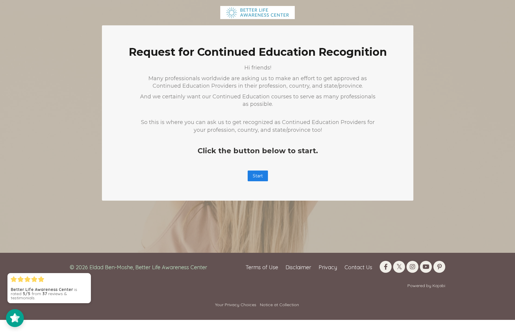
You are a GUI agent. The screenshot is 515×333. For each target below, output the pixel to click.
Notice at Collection (279, 304)
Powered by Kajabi (426, 285)
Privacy (328, 267)
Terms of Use (262, 267)
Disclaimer (298, 267)
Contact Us (358, 267)
